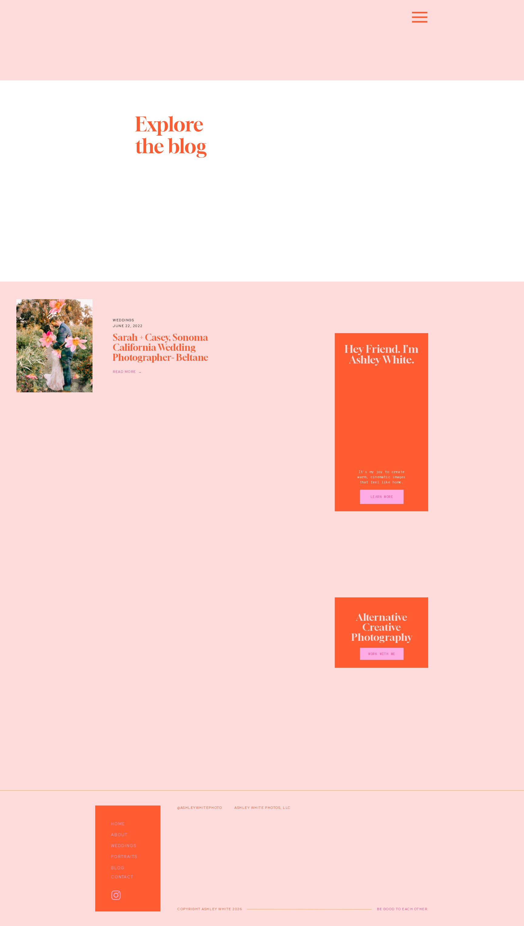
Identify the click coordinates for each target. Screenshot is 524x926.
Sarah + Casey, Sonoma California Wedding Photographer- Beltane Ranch (160, 352)
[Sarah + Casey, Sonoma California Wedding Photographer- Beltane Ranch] (54, 345)
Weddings (123, 320)
